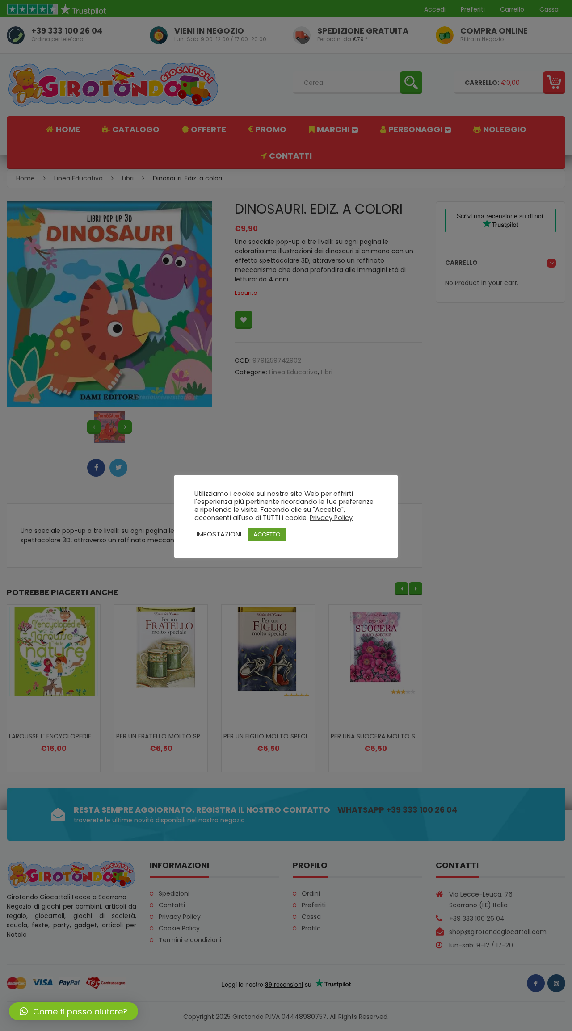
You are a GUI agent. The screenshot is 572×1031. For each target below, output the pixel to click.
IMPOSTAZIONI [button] (219, 534)
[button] (73, 1011)
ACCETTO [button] (267, 534)
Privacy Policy (331, 518)
